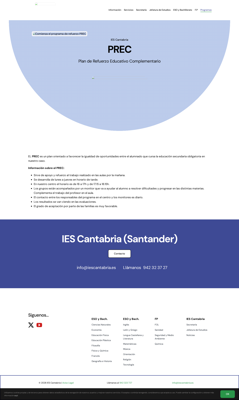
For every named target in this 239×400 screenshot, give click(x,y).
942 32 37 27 (155, 267)
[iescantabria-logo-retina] (45, 4)
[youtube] (39, 325)
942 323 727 (125, 382)
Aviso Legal (68, 382)
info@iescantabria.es (96, 267)
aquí (16, 395)
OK (227, 394)
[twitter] (31, 325)
